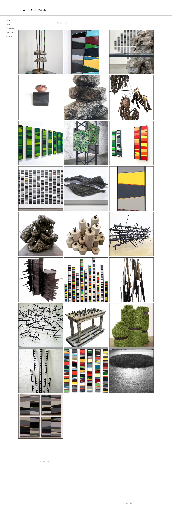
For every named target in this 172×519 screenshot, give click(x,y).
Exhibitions (10, 28)
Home (8, 20)
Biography (9, 32)
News (8, 24)
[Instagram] (131, 503)
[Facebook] (127, 503)
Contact (9, 37)
